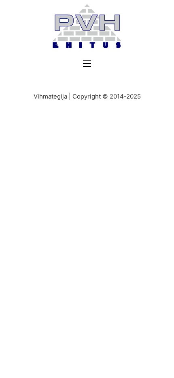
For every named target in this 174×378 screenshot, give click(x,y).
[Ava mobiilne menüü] (87, 63)
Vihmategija (50, 96)
